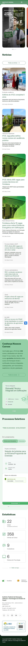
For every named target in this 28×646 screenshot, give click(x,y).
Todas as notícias (14, 63)
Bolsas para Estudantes (10, 441)
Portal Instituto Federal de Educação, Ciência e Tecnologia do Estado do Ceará (9, 2)
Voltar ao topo (15, 568)
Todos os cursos (14, 375)
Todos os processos (14, 428)
